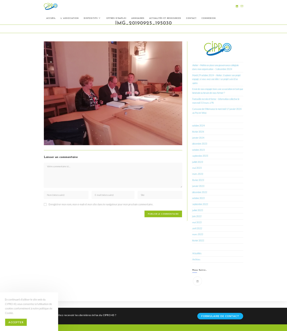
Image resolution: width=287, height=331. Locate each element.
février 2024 (198, 131)
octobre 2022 (198, 198)
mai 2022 (197, 222)
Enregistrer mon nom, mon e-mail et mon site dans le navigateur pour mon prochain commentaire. (101, 204)
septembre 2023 (200, 155)
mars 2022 (197, 234)
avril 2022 (197, 228)
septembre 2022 (200, 204)
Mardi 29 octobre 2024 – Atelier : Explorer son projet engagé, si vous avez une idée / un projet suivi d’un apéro (216, 79)
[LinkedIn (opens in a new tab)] (237, 6)
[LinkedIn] (197, 281)
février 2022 (198, 240)
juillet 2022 (197, 210)
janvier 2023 (198, 186)
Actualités (196, 253)
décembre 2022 (199, 192)
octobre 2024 (198, 125)
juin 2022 (196, 216)
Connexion (208, 18)
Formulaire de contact (220, 316)
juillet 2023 (197, 162)
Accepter (15, 322)
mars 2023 (197, 174)
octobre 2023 (198, 149)
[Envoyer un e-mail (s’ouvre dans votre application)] (241, 6)
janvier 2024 (198, 137)
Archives (196, 259)
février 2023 (198, 180)
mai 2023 (197, 168)
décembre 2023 (199, 143)
